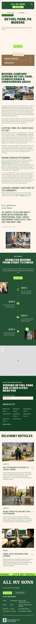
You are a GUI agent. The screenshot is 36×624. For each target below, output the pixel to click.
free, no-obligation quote (22, 195)
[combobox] (19, 398)
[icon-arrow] (32, 468)
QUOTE (12, 608)
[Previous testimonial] (3, 227)
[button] (18, 58)
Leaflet (19, 375)
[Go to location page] (18, 360)
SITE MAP (13, 610)
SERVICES (6, 608)
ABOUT (5, 604)
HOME (4, 600)
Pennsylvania (10, 13)
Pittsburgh (21, 13)
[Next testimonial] (14, 227)
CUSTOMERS (14, 600)
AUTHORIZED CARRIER (25, 610)
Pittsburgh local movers (7, 162)
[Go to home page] (2, 13)
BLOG (11, 604)
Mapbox (25, 375)
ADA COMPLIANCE (24, 608)
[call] (32, 4)
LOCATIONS (6, 610)
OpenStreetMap (32, 375)
